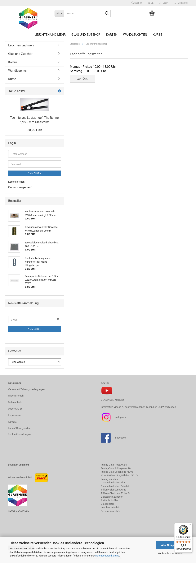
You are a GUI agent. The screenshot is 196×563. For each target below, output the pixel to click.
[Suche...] (107, 13)
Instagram (120, 417)
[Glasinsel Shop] (28, 18)
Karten (111, 34)
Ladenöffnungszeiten (19, 428)
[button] (150, 3)
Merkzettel (182, 3)
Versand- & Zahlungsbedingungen (26, 389)
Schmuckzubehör (110, 511)
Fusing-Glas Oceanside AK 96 (117, 471)
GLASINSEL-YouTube (112, 399)
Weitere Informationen (171, 553)
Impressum (14, 415)
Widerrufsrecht (16, 395)
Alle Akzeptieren (171, 545)
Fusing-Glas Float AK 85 (114, 464)
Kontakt (12, 421)
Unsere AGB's (15, 408)
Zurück (82, 78)
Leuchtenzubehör (110, 507)
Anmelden (35, 173)
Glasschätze (107, 503)
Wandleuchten (135, 34)
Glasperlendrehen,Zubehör (115, 486)
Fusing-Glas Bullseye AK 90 (116, 468)
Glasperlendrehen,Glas (113, 482)
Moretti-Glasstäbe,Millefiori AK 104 (119, 475)
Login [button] (164, 3)
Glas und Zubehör (85, 34)
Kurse (157, 34)
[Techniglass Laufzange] (34, 104)
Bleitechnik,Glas (109, 500)
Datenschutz (15, 402)
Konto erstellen (16, 181)
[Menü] (190, 525)
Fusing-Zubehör (109, 479)
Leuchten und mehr (50, 34)
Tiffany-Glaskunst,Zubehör (115, 493)
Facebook (120, 437)
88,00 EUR (35, 130)
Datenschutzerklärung (107, 555)
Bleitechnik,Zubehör (111, 496)
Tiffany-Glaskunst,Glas (113, 489)
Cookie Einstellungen (19, 434)
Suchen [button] (138, 3)
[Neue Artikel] (59, 91)
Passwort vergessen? (20, 187)
